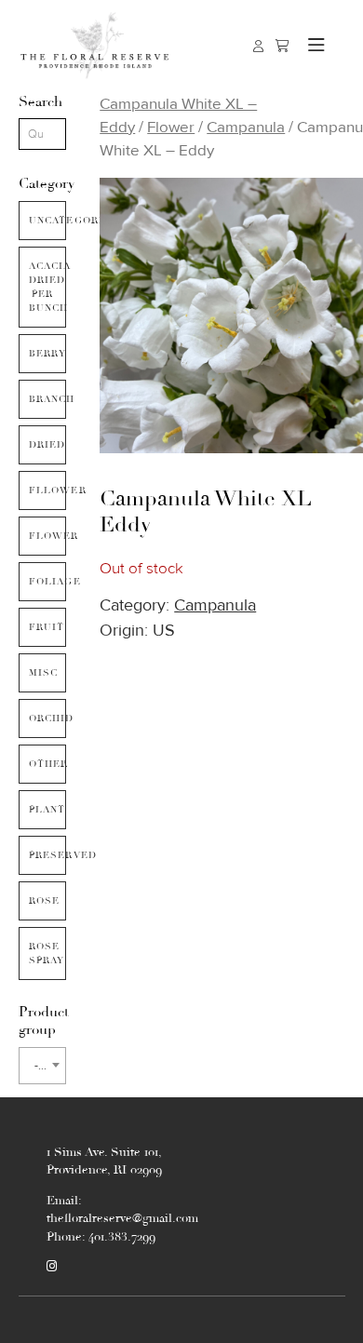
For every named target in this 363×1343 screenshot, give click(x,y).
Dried (47, 444)
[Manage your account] (258, 46)
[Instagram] (52, 1266)
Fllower (48, 490)
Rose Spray (47, 953)
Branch (48, 399)
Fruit (47, 627)
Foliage (48, 581)
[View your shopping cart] (282, 46)
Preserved (48, 855)
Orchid (48, 718)
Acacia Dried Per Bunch (48, 287)
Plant (47, 809)
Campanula (246, 127)
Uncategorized (48, 220)
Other (48, 764)
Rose (44, 901)
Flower (48, 536)
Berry (48, 353)
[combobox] (43, 1065)
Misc (44, 672)
